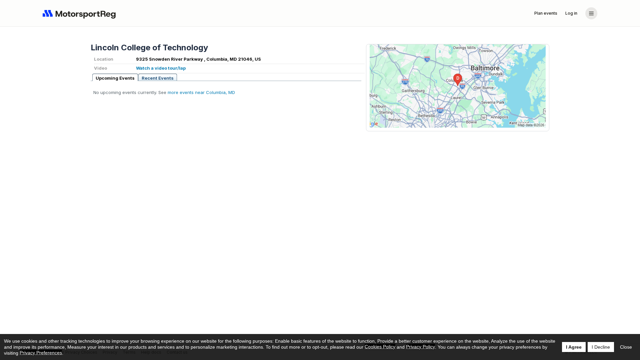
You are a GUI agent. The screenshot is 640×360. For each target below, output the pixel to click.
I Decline (601, 347)
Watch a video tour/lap (161, 68)
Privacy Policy (420, 346)
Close (626, 347)
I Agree (574, 347)
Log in (571, 13)
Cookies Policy (380, 346)
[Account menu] (591, 13)
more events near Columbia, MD (201, 92)
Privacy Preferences (41, 352)
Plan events (545, 13)
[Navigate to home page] (81, 13)
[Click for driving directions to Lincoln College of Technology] (458, 86)
